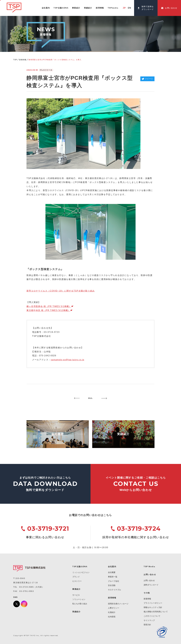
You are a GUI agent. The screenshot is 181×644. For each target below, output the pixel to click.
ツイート (149, 79)
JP (124, 8)
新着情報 (22, 60)
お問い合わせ (149, 580)
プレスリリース (46, 70)
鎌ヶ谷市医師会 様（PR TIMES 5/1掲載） (49, 306)
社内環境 (111, 617)
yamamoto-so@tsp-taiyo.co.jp (67, 360)
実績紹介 (76, 612)
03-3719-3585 (26, 587)
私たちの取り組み (79, 604)
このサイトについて (152, 616)
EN (129, 8)
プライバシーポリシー (153, 603)
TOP (15, 60)
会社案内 (112, 566)
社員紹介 (111, 612)
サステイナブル (114, 590)
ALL (90, 398)
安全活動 (111, 585)
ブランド (76, 577)
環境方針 (147, 625)
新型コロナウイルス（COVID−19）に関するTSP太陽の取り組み (61, 291)
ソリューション (78, 599)
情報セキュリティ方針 (153, 607)
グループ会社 (113, 581)
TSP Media (149, 566)
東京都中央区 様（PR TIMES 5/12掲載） (48, 310)
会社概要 (111, 572)
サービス (76, 595)
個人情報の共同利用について (156, 612)
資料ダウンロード (151, 585)
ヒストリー (77, 581)
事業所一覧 (112, 577)
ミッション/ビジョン (81, 572)
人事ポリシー (113, 608)
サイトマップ (149, 620)
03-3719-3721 (48, 528)
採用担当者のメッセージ (118, 604)
